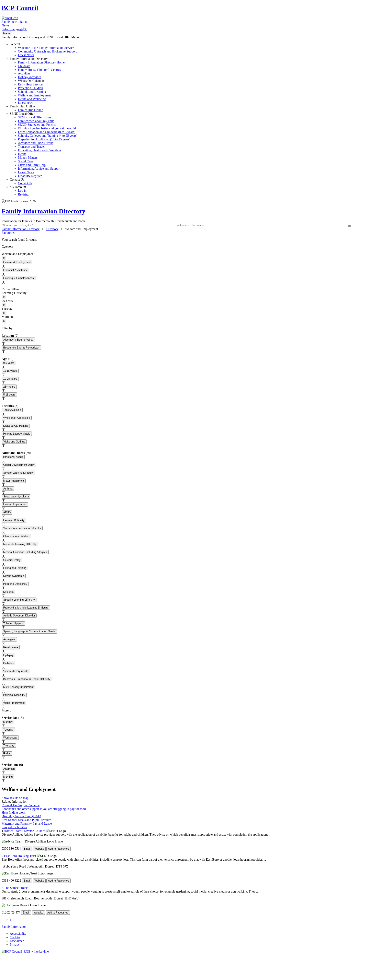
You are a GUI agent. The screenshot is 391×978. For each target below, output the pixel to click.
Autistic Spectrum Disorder (19, 615)
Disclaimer (17, 941)
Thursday (8, 745)
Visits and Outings (14, 441)
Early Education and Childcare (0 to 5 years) (46, 132)
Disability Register (30, 176)
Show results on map (15, 798)
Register (23, 194)
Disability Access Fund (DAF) (21, 816)
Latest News (26, 55)
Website (39, 848)
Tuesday (8, 729)
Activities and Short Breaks (35, 143)
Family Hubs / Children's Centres (39, 69)
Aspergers (9, 639)
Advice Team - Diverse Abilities (24, 831)
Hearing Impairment (14, 504)
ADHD (7, 512)
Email (27, 848)
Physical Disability (14, 694)
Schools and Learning (32, 91)
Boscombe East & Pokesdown (21, 347)
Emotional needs (13, 456)
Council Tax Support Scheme (21, 805)
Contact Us (21, 181)
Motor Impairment (13, 480)
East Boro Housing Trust (20, 856)
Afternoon (9, 768)
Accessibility (18, 933)
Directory (52, 229)
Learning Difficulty (13, 520)
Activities (24, 73)
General (43, 49)
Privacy (15, 944)
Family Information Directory (37, 80)
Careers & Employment (17, 262)
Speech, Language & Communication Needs (29, 631)
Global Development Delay (19, 464)
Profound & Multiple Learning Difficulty (25, 607)
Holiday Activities (29, 77)
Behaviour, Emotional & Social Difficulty (26, 679)
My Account (19, 190)
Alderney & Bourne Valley (18, 339)
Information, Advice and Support (39, 168)
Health (22, 154)
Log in (22, 190)
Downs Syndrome (13, 575)
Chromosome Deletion (16, 536)
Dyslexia (8, 591)
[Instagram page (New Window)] (32, 926)
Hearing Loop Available (16, 433)
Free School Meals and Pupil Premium (26, 820)
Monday (8, 721)
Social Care (25, 161)
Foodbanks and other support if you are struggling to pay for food (44, 809)
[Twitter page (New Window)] (29, 926)
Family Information (14, 926)
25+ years (9, 386)
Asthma (7, 488)
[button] (195, 239)
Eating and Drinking (14, 567)
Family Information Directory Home (41, 62)
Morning (8, 776)
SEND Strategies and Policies (37, 124)
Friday (7, 753)
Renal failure (10, 647)
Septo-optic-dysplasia (16, 496)
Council (20, 8)
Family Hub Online (26, 108)
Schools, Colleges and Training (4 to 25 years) (47, 135)
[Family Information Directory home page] (25, 951)
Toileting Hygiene (13, 623)
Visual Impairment (14, 702)
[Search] (349, 226)
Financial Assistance (15, 270)
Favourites (8, 232)
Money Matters (27, 157)
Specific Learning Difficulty (19, 599)
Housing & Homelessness (18, 278)
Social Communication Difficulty (22, 528)
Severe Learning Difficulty (18, 472)
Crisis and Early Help (32, 165)
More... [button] (6, 710)
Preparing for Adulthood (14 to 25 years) (44, 139)
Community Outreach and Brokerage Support (47, 51)
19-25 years (10, 378)
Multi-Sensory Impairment (18, 686)
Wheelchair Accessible (16, 417)
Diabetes (8, 663)
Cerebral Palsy (12, 560)
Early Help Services (31, 84)
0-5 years (8, 362)
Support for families (14, 827)
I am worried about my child (36, 121)
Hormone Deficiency (15, 583)
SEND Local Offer (43, 145)
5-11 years (9, 394)
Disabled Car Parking (15, 425)
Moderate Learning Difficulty (19, 544)
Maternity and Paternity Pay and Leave (27, 823)
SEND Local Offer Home (34, 117)
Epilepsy (8, 655)
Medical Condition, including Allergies (25, 552)
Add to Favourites (58, 848)
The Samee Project (16, 887)
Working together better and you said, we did (47, 128)
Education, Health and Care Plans (39, 150)
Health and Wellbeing (32, 99)
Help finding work (13, 812)
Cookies (15, 937)
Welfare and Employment (34, 95)
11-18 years (10, 370)
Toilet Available (12, 409)
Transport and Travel (31, 146)
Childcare (24, 66)
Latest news (25, 102)
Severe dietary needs (15, 671)
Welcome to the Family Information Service (46, 47)
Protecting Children (30, 88)
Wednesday (10, 737)
